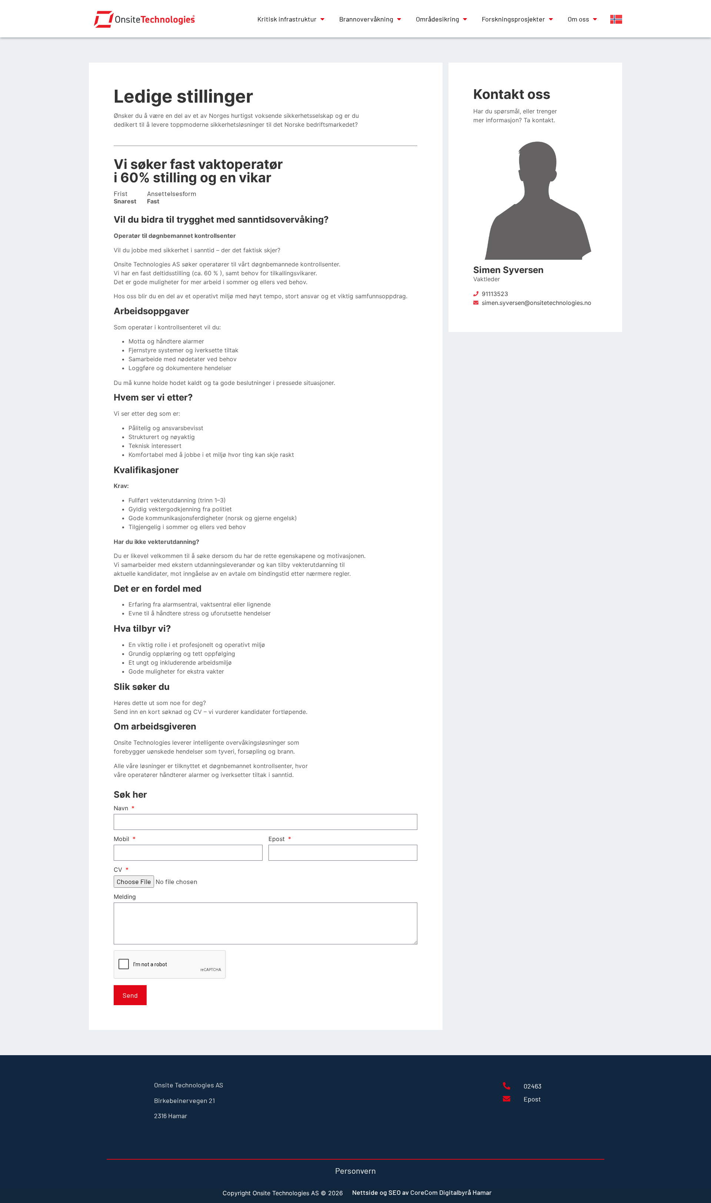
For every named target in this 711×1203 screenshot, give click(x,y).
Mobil (122, 839)
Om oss (578, 19)
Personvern (355, 1170)
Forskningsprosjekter (513, 19)
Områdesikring (437, 19)
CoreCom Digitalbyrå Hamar (451, 1192)
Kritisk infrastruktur (287, 19)
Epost (277, 839)
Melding (125, 897)
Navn (122, 808)
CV (119, 870)
